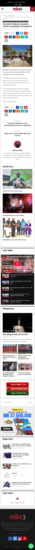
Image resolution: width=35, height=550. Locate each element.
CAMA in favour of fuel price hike (12, 191)
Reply (11, 502)
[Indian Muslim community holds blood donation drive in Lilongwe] (7, 446)
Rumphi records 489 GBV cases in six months (21, 465)
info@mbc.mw (21, 533)
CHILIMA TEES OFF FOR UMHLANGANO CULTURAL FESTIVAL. (24, 357)
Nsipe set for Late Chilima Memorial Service (17, 134)
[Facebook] (10, 538)
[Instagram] (20, 538)
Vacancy (14, 473)
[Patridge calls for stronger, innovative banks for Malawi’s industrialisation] (7, 455)
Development (6, 21)
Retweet (17, 502)
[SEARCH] (30, 402)
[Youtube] (25, 538)
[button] (31, 546)
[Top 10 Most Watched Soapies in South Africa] (25, 366)
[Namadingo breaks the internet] (17, 323)
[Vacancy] (7, 475)
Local (11, 21)
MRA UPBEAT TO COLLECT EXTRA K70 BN (14, 240)
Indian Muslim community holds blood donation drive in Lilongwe (21, 445)
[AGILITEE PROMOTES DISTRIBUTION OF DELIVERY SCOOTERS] (10, 366)
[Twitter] (15, 538)
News (18, 21)
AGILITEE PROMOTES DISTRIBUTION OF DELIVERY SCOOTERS (9, 374)
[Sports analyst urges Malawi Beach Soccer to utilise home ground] (10, 349)
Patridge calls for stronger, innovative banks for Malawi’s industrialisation (21, 455)
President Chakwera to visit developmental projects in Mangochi (17, 124)
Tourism (26, 21)
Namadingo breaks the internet (15, 334)
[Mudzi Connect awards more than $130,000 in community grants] (7, 484)
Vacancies (10, 2)
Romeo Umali (7, 29)
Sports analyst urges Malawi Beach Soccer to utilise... (10, 357)
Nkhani (21, 21)
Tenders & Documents (19, 2)
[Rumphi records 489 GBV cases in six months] (7, 466)
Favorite (23, 502)
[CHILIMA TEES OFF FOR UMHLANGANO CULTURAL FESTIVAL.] (25, 349)
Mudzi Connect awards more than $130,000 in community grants (22, 483)
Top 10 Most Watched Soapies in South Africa (25, 373)
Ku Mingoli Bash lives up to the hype (13, 215)
